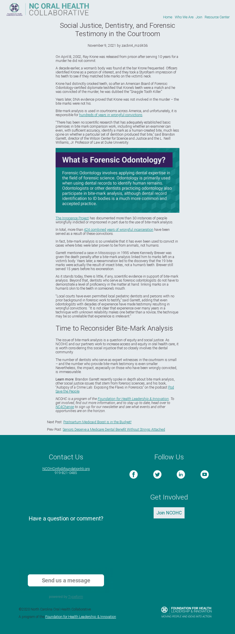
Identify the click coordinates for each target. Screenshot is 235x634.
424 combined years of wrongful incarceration (118, 230)
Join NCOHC (169, 513)
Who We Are (184, 17)
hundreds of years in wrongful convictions (110, 115)
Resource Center (217, 17)
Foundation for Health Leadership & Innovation (133, 399)
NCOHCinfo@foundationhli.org (66, 469)
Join (199, 17)
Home (167, 17)
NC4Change (65, 407)
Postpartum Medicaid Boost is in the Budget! (97, 422)
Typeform (75, 597)
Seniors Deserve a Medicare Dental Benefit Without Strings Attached (114, 430)
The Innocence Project (72, 218)
